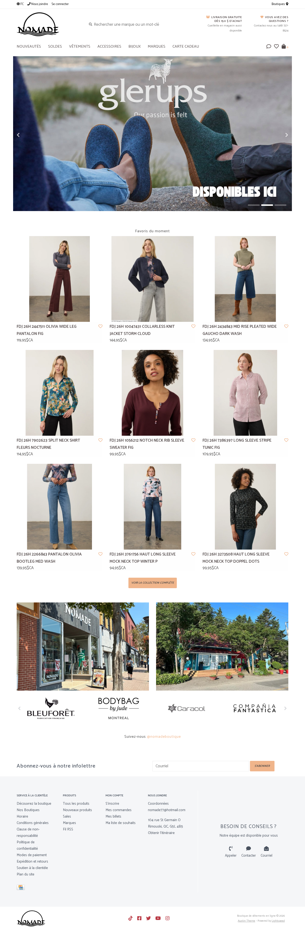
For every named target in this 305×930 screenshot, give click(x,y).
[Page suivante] (285, 708)
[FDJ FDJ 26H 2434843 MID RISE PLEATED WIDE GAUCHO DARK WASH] (245, 279)
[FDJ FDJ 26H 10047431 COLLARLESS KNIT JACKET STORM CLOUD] (152, 279)
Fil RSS (68, 829)
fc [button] (22, 4)
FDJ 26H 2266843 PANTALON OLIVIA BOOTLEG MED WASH (49, 558)
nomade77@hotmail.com (166, 810)
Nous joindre (39, 4)
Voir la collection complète (152, 583)
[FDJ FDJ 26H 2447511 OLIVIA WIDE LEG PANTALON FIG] (59, 279)
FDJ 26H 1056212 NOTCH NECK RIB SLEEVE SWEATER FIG (147, 444)
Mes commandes (119, 810)
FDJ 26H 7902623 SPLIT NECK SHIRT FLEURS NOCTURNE (48, 444)
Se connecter (60, 4)
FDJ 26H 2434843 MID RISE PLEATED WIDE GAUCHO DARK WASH (240, 330)
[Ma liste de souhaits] (276, 47)
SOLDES (55, 46)
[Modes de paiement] (21, 888)
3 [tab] (280, 205)
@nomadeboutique (164, 736)
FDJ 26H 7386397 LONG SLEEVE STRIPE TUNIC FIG (237, 444)
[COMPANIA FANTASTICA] (254, 708)
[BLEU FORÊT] (50, 708)
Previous (29, 135)
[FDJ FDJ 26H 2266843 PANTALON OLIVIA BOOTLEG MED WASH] (59, 507)
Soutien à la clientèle (32, 868)
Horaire (22, 816)
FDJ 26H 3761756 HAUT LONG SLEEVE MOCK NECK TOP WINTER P (143, 558)
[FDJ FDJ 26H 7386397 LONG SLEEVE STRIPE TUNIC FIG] (245, 393)
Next (276, 135)
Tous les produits (76, 804)
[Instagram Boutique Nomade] (167, 918)
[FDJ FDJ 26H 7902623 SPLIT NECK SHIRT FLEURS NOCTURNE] (59, 393)
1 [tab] (254, 205)
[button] (268, 47)
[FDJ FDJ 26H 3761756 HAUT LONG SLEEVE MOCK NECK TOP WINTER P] (152, 507)
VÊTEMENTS (79, 46)
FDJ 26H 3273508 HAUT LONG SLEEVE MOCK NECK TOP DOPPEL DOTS (236, 558)
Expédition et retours (32, 861)
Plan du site (25, 874)
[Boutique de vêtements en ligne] (48, 24)
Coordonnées (158, 804)
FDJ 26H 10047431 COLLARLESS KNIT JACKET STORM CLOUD (142, 330)
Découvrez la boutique (34, 804)
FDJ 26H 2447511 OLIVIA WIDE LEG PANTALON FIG (46, 330)
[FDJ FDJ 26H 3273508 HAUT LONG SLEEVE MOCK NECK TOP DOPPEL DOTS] (245, 507)
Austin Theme (246, 921)
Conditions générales (33, 823)
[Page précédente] (19, 708)
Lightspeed (278, 921)
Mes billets (113, 816)
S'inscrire (112, 804)
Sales (67, 816)
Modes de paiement (32, 855)
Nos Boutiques (28, 810)
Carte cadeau (186, 46)
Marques (156, 46)
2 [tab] (267, 205)
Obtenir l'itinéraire (161, 833)
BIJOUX (134, 46)
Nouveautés (29, 46)
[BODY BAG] (118, 708)
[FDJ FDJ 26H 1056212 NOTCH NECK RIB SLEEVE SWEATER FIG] (152, 393)
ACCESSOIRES (109, 46)
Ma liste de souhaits (121, 823)
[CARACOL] (186, 708)
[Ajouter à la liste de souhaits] (100, 326)
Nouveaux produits (77, 810)
